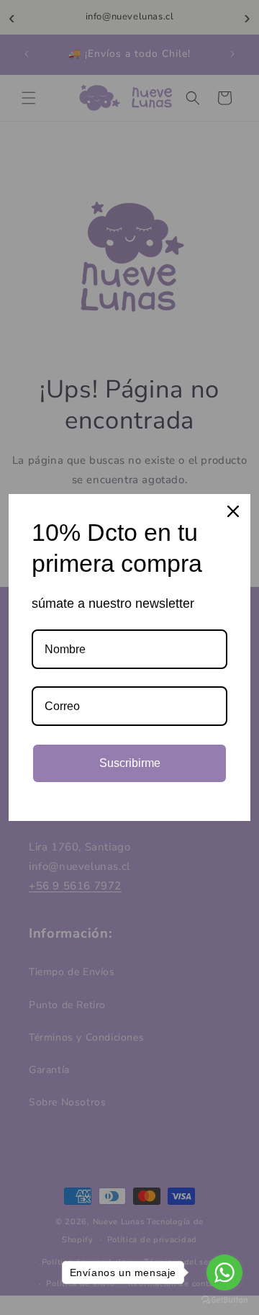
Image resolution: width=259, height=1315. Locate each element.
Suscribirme (129, 763)
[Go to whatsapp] (224, 1273)
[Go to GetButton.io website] (224, 1300)
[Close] (233, 511)
